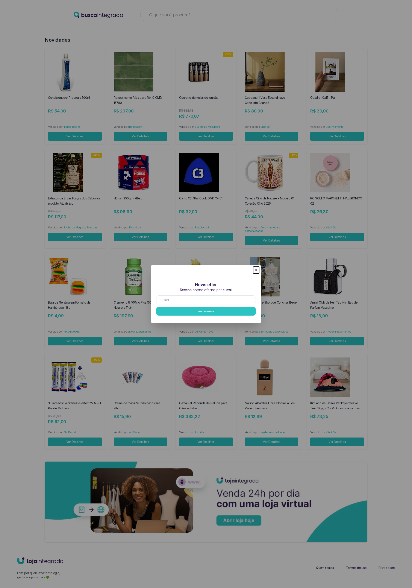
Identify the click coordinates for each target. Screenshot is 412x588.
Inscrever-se (206, 311)
